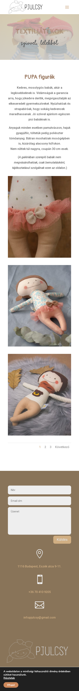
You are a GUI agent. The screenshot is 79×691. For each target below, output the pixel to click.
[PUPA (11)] (39, 256)
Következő (62, 447)
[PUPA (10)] (39, 345)
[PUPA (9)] (39, 434)
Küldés (62, 539)
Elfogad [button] (11, 684)
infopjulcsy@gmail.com (40, 617)
